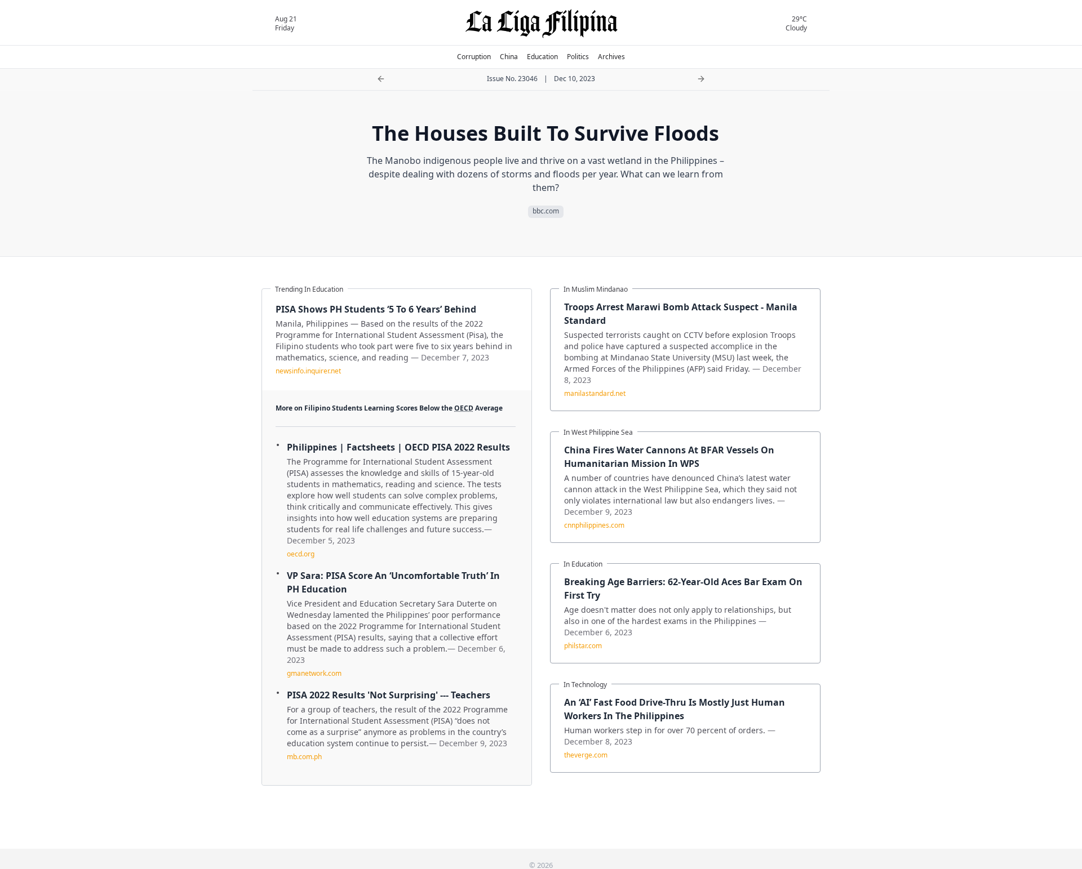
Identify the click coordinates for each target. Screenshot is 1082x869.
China (509, 56)
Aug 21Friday (286, 23)
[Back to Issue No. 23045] (380, 78)
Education (542, 56)
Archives (611, 56)
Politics (578, 56)
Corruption (474, 56)
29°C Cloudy (796, 23)
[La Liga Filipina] (541, 23)
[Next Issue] (701, 78)
